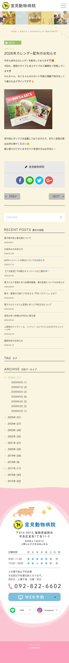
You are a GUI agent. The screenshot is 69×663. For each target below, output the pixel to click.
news (12, 43)
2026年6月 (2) (19, 392)
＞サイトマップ (34, 645)
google (49, 180)
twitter (39, 180)
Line (30, 180)
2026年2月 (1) (19, 411)
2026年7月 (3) (19, 387)
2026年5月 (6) (19, 397)
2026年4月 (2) (19, 401)
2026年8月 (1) (19, 382)
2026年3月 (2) (19, 406)
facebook (20, 180)
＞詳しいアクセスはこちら (34, 544)
